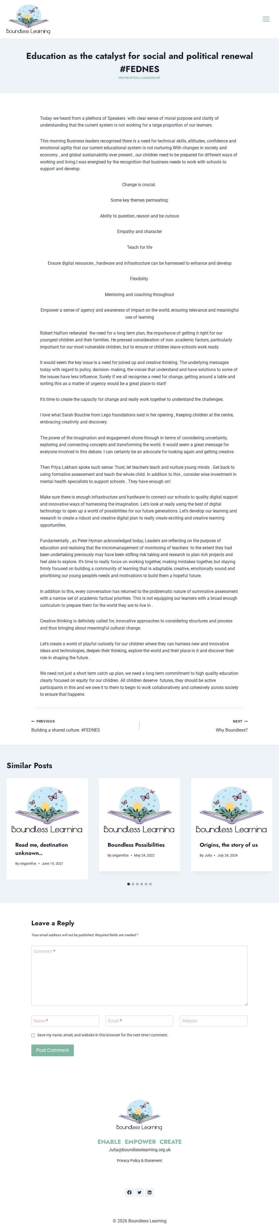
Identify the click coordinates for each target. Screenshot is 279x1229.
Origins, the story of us (229, 845)
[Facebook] (129, 1192)
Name (41, 1020)
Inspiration (128, 78)
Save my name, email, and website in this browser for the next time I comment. (102, 1035)
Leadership (150, 78)
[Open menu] (266, 19)
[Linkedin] (149, 1192)
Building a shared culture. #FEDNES (65, 726)
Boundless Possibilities (136, 845)
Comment (44, 951)
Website (189, 1020)
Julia (208, 855)
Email (115, 1020)
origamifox (28, 863)
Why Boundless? (232, 726)
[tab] (128, 884)
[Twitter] (139, 1192)
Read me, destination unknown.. (41, 849)
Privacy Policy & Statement (139, 1160)
